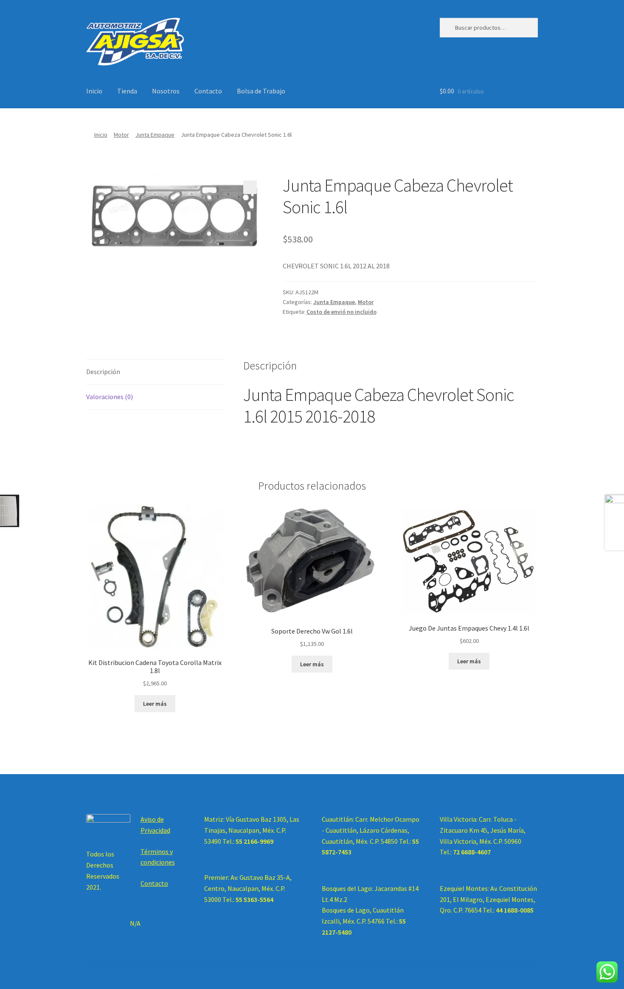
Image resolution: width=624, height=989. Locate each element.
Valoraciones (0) (109, 396)
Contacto (208, 91)
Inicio (94, 91)
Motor (121, 134)
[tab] (155, 372)
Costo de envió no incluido (341, 312)
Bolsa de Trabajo (261, 91)
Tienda (127, 91)
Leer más (155, 703)
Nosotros (166, 91)
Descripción (103, 371)
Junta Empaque (154, 134)
